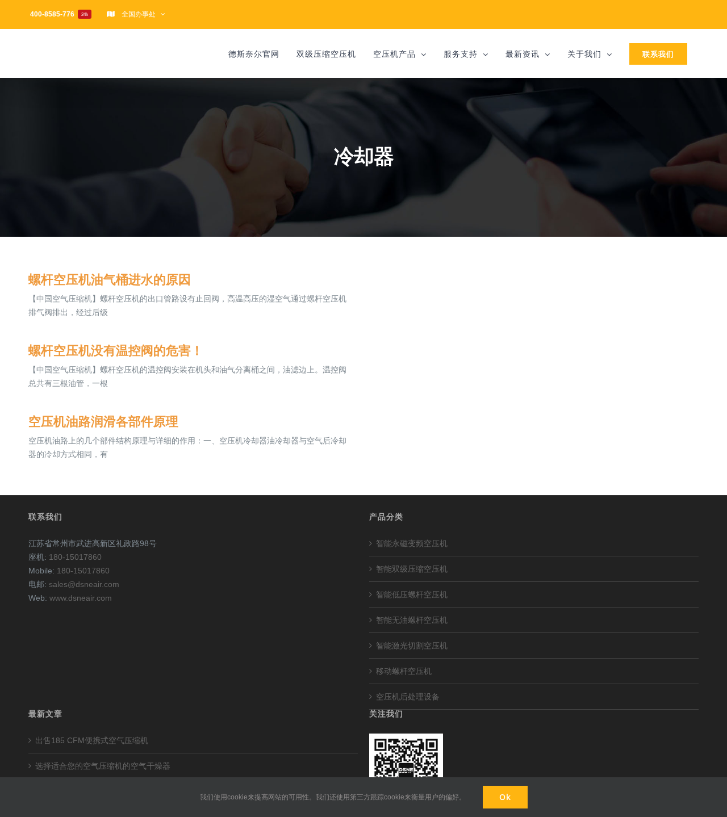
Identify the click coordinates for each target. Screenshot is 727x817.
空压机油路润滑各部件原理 (103, 421)
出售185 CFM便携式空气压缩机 (91, 740)
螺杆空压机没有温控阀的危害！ (115, 350)
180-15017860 (75, 557)
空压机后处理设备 (408, 696)
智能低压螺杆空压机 (412, 594)
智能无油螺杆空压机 (412, 620)
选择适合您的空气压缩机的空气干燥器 (102, 765)
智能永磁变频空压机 (412, 543)
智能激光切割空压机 (412, 645)
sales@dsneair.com (84, 584)
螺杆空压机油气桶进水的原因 (109, 280)
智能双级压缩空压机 (412, 568)
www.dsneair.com (80, 597)
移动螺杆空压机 (404, 671)
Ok (505, 796)
